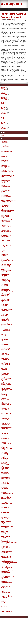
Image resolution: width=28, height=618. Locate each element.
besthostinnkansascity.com (6, 608)
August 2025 (3, 96)
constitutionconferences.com (7, 454)
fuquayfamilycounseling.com (7, 596)
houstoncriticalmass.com (6, 335)
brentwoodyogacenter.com (6, 524)
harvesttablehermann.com (6, 220)
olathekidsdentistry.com (6, 264)
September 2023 (4, 114)
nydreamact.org (4, 177)
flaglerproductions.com (5, 348)
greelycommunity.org (5, 365)
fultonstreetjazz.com (5, 205)
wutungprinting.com (5, 409)
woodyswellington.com (5, 553)
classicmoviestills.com (5, 325)
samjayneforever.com (5, 572)
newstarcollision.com (5, 274)
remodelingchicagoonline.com (7, 523)
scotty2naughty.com (5, 373)
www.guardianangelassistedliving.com (9, 562)
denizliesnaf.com (4, 453)
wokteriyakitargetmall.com (6, 281)
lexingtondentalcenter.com (6, 283)
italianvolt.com (4, 250)
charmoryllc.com (4, 333)
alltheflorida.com (4, 575)
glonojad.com (4, 369)
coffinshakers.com (4, 380)
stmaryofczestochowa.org (6, 382)
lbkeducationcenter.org (5, 299)
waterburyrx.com (4, 444)
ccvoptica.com (4, 528)
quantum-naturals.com (5, 568)
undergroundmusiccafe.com (6, 611)
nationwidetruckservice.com (6, 432)
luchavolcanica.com (5, 429)
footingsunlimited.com (5, 511)
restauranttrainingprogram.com (7, 286)
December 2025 (4, 91)
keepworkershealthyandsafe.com (7, 175)
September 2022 (4, 129)
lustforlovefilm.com (5, 359)
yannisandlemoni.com (5, 255)
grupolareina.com (4, 209)
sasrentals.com (4, 275)
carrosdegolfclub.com (5, 221)
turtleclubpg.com (4, 433)
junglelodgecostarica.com (6, 402)
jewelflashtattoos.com (5, 180)
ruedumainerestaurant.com (6, 367)
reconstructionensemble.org (6, 427)
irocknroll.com (4, 242)
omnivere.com (4, 156)
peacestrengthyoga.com (6, 499)
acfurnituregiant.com (5, 153)
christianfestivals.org (5, 403)
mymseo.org (3, 600)
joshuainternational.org (5, 489)
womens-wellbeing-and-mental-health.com (9, 291)
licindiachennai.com (5, 146)
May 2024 (2, 104)
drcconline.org (4, 442)
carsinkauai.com (4, 577)
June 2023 (3, 118)
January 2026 (3, 89)
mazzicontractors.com (5, 550)
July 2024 (2, 102)
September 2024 (4, 99)
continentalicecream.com (6, 350)
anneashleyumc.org (5, 507)
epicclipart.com (4, 185)
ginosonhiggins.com (5, 408)
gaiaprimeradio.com (5, 395)
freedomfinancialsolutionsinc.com (8, 501)
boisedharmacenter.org (5, 310)
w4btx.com (3, 269)
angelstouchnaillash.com (6, 270)
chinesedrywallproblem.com (7, 420)
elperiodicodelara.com (5, 143)
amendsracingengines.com (6, 503)
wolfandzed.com (4, 533)
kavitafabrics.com (4, 428)
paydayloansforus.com (5, 166)
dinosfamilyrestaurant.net (6, 217)
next (26, 82)
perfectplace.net (4, 301)
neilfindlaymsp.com (5, 439)
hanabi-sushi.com (4, 532)
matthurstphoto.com (5, 573)
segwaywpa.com (4, 468)
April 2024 (3, 106)
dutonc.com (3, 398)
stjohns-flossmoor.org (5, 423)
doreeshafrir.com (4, 374)
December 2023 (4, 111)
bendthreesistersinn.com (6, 422)
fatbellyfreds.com (4, 555)
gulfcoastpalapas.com (5, 469)
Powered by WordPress (16, 616)
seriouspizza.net (4, 458)
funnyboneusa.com (5, 424)
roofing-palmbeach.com (6, 231)
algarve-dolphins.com (5, 405)
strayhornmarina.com (5, 346)
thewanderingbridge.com (6, 384)
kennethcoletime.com (5, 387)
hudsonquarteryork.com (6, 557)
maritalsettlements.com (5, 410)
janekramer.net (4, 392)
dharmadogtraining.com (6, 602)
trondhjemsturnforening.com (7, 563)
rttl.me (2, 605)
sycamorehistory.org (5, 540)
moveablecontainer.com (6, 207)
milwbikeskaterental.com (6, 412)
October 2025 (3, 93)
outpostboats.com (4, 316)
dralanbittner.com (4, 254)
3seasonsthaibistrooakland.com (7, 303)
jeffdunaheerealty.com (5, 498)
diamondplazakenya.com (6, 565)
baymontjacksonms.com (6, 413)
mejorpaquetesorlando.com (6, 266)
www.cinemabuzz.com (5, 536)
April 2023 (3, 121)
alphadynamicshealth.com (6, 582)
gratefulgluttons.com (5, 320)
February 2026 (3, 88)
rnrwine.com (3, 593)
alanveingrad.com (4, 407)
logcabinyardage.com (5, 478)
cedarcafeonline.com (5, 152)
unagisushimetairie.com (6, 179)
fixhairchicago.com (5, 452)
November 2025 (4, 92)
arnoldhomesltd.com (5, 234)
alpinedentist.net (4, 192)
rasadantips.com (4, 157)
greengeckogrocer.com (5, 279)
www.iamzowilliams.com (6, 543)
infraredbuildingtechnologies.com (8, 219)
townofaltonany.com (5, 414)
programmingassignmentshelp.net (8, 162)
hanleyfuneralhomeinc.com (6, 265)
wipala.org (3, 313)
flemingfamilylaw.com (5, 592)
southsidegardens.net (5, 547)
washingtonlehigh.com (5, 529)
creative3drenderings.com (6, 476)
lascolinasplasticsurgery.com (7, 519)
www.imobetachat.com (5, 481)
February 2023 (3, 123)
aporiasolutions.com (5, 467)
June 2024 (3, 103)
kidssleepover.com (5, 163)
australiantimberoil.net (5, 216)
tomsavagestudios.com (5, 290)
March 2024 (3, 107)
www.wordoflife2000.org (6, 244)
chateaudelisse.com (5, 199)
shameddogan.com (5, 473)
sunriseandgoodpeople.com (6, 419)
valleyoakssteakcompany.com (7, 449)
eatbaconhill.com (4, 161)
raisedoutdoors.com (5, 239)
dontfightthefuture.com (5, 232)
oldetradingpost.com (5, 212)
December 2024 (4, 98)
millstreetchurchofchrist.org (6, 578)
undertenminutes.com (5, 155)
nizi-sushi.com (4, 393)
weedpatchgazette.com (5, 256)
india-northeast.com (5, 230)
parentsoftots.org (4, 474)
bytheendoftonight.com (5, 318)
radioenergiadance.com (6, 194)
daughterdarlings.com (5, 147)
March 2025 (3, 97)
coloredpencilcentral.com (6, 235)
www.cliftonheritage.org (6, 521)
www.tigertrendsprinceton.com (7, 493)
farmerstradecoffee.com (6, 477)
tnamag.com (3, 463)
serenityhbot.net (4, 488)
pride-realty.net (4, 581)
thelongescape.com (5, 399)
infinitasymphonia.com (5, 362)
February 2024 (3, 108)
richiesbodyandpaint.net (6, 145)
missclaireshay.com (5, 141)
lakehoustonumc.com (5, 484)
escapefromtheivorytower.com (7, 227)
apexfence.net (4, 613)
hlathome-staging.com (5, 280)
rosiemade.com (4, 261)
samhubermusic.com (5, 612)
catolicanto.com (4, 298)
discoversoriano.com (5, 328)
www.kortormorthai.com (6, 504)
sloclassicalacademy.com (6, 343)
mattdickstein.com (4, 482)
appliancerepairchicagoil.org (7, 171)
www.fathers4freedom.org (6, 494)
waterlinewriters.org (5, 472)
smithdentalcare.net (5, 610)
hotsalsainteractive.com (6, 150)
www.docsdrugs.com (5, 513)
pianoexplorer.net (4, 546)
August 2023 (3, 116)
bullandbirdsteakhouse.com (6, 518)
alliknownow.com (4, 339)
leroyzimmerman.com (5, 590)
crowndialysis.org (4, 285)
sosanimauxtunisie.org (5, 190)
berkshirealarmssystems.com (7, 251)
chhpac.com (3, 601)
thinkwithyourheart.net (5, 240)
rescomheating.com (5, 606)
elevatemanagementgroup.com (7, 588)
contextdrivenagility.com (6, 378)
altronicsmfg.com (4, 160)
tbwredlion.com (4, 566)
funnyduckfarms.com (5, 586)
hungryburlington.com (5, 388)
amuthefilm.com (4, 358)
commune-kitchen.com (5, 356)
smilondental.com (4, 273)
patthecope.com (4, 456)
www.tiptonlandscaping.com (7, 526)
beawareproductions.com (6, 377)
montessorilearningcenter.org (7, 570)
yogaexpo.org (4, 305)
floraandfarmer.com (5, 224)
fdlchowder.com (4, 516)
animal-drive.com (4, 462)
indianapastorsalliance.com (6, 448)
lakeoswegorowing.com (6, 595)
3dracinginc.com (4, 334)
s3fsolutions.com (4, 225)
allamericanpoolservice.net (6, 288)
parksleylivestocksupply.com (7, 309)
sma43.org (3, 522)
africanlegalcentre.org (5, 363)
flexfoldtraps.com (4, 502)
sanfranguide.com (4, 331)
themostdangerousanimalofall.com (8, 336)
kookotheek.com (4, 195)
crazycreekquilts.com (5, 351)
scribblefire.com (4, 304)
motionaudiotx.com (5, 603)
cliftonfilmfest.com (5, 236)
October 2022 (3, 128)
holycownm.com (4, 430)
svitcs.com (3, 457)
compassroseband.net (5, 459)
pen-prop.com (4, 492)
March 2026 (3, 87)
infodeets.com (4, 148)
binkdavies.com (4, 353)
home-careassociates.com (6, 306)
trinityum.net (3, 548)
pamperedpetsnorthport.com (7, 260)
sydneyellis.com (4, 284)
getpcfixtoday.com (4, 181)
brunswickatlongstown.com (6, 389)
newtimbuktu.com (4, 158)
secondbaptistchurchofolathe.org (7, 598)
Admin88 (13, 19)
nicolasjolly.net (4, 360)
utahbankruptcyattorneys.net (7, 241)
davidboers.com (4, 479)
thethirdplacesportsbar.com (6, 551)
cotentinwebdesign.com (6, 211)
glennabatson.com (5, 345)
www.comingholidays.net (6, 330)
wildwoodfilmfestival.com (6, 201)
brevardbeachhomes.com (6, 226)
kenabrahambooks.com (5, 355)
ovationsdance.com (5, 294)
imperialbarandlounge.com (6, 237)
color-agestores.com (5, 311)
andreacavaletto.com (5, 308)
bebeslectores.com (5, 215)
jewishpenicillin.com (5, 289)
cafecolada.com (4, 326)
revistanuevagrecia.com (6, 370)
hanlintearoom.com (5, 585)
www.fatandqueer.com (5, 506)
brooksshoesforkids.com (6, 464)
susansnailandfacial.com (6, 491)
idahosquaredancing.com (6, 245)
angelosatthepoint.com (5, 447)
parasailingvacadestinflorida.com (7, 580)
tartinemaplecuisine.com (6, 390)
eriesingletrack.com (5, 259)
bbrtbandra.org (4, 182)
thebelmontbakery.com (5, 167)
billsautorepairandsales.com (7, 567)
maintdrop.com (4, 187)
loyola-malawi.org (4, 314)
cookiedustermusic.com (6, 425)
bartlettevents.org (4, 206)
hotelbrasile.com (4, 204)
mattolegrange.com (5, 400)
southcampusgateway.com (6, 197)
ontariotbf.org (4, 172)
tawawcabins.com (4, 246)
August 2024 (3, 101)
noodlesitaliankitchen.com (6, 176)
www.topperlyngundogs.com (7, 496)
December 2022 (4, 126)
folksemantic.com (4, 247)
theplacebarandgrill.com (6, 443)
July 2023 (2, 117)
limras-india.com (4, 142)
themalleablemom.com (5, 385)
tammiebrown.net (4, 397)
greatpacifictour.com (5, 434)
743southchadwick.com (5, 229)
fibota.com (3, 558)
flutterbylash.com (4, 583)
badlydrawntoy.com (5, 483)
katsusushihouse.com (5, 364)
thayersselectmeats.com (6, 466)
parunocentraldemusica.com (7, 561)
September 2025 (4, 94)
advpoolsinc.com (4, 446)
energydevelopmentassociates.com (8, 222)
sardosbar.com (4, 249)
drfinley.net (3, 591)
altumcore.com (4, 461)
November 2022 (4, 127)
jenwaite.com (3, 587)
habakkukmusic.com (5, 486)
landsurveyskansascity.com (6, 508)
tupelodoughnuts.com (5, 262)
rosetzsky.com (4, 368)
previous (2, 82)
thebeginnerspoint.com (5, 329)
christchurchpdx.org (5, 354)
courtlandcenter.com (5, 438)
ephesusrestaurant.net (5, 552)
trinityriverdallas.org (5, 300)
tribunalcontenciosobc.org (6, 341)
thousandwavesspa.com (6, 437)
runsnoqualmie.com (5, 512)
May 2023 (2, 119)
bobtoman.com (4, 189)
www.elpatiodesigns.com (6, 556)
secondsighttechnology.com (6, 276)
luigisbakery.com (4, 531)
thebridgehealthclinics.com (6, 471)
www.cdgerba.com (5, 560)
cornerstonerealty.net (5, 541)
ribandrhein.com (4, 295)
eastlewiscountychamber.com (7, 340)
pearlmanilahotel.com (5, 186)
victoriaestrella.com (5, 435)
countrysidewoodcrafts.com (6, 170)
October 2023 (3, 113)
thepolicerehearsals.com (6, 338)
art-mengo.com (11, 3)
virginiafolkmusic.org (5, 293)
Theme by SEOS (23, 616)
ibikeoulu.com (4, 379)
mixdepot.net (3, 537)
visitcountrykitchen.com (6, 404)
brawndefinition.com (5, 349)
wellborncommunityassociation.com (8, 200)
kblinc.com (3, 257)
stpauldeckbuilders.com (6, 509)
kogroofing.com (4, 191)
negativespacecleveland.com (7, 417)
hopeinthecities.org (5, 319)
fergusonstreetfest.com (5, 571)
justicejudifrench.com (5, 383)
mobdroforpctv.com (5, 321)
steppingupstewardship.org (6, 527)
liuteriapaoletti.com (5, 418)
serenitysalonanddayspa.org (6, 151)
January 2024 (3, 109)
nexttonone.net (4, 487)
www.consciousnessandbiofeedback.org (9, 542)
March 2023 (3, 122)
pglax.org (3, 415)
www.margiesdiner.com (6, 514)
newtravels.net (4, 165)
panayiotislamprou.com (6, 196)
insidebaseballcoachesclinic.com (7, 576)
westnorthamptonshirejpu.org (7, 202)
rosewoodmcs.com (5, 538)
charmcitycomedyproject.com (7, 375)
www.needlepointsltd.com (6, 517)
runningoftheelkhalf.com (6, 497)
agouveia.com (4, 597)
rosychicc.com (4, 315)
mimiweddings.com (5, 607)
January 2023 (3, 124)
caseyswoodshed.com (5, 450)
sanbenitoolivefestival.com (6, 324)
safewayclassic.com (5, 168)
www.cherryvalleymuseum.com (7, 210)
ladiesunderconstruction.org (7, 214)
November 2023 (4, 112)
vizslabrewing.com (5, 252)
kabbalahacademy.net (5, 271)
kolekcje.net (3, 296)
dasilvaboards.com (5, 344)
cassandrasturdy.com (5, 323)
